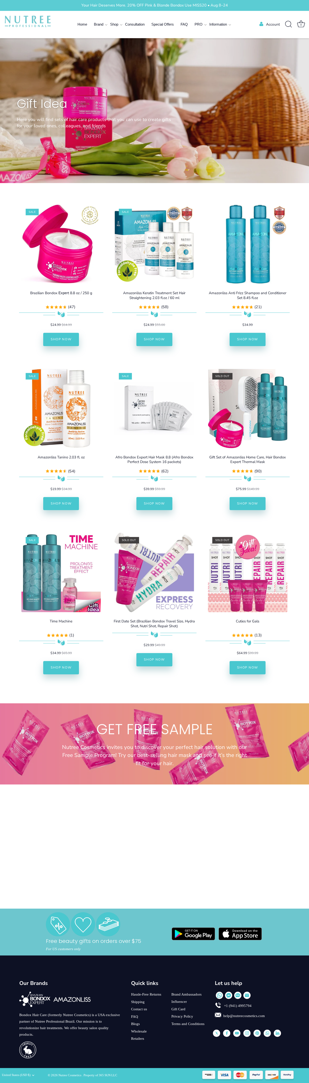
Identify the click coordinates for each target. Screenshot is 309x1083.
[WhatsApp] (219, 995)
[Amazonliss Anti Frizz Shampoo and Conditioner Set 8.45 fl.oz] (248, 244)
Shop (114, 24)
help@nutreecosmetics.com (244, 1016)
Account (273, 24)
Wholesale (139, 1031)
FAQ (184, 24)
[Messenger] (228, 995)
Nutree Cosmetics (70, 1075)
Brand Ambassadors (186, 994)
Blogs (135, 1024)
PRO (199, 24)
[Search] (288, 24)
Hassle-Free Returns (146, 994)
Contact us (139, 1009)
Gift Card (178, 1009)
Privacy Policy (182, 1016)
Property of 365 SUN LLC (100, 1075)
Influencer (179, 1002)
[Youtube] (236, 1033)
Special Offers (162, 24)
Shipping (138, 1002)
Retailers (137, 1038)
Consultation (135, 24)
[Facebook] (226, 1033)
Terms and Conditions (187, 1024)
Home (82, 24)
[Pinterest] (257, 1033)
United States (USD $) (16, 1075)
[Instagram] (247, 1033)
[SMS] (237, 995)
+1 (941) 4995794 (237, 1006)
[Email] (247, 995)
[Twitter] (216, 1033)
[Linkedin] (277, 1033)
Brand (98, 24)
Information (218, 24)
